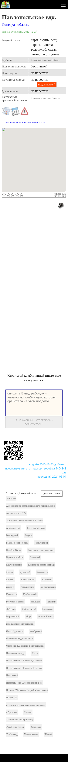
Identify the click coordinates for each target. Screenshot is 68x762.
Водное (28, 535)
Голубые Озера (13, 550)
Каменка (10, 579)
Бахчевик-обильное (36, 528)
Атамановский (13, 528)
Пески (35, 653)
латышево (35, 601)
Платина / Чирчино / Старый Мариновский (27, 690)
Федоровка (35, 726)
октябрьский (36, 631)
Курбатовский (30, 594)
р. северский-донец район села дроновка (25, 704)
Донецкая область (15, 24)
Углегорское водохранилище (19, 719)
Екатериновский (14, 564)
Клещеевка (47, 579)
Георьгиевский (41, 542)
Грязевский (35, 557)
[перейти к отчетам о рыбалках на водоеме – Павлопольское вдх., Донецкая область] (15, 114)
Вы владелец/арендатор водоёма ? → (25, 122)
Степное (28, 712)
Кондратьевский (48, 586)
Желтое (9, 572)
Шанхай (48, 734)
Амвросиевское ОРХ (16, 513)
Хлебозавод (12, 734)
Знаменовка (42, 572)
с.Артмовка (11, 712)
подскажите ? (46, 84)
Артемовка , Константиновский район (24, 520)
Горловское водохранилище (40, 550)
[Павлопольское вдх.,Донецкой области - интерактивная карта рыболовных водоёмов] (34, 160)
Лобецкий (10, 609)
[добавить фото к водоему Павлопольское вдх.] (61, 205)
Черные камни (31, 734)
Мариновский (12, 616)
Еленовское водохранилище (41, 564)
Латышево (51, 601)
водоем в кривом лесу (17, 542)
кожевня (10, 586)
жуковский (25, 572)
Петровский (12, 675)
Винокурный (12, 535)
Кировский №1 (28, 579)
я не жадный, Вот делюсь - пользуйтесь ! (34, 422)
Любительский (29, 609)
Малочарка (47, 609)
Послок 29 (11, 697)
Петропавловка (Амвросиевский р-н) (24, 682)
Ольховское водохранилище (19, 638)
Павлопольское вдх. (29, 17)
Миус (28, 616)
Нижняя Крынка (45, 616)
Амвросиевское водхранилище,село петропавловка (30, 505)
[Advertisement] (34, 252)
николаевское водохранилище (20, 623)
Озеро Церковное (14, 631)
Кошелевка (11, 594)
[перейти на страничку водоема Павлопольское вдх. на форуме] (6, 114)
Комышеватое (27, 586)
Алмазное (11, 498)
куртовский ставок (15, 601)
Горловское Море (14, 557)
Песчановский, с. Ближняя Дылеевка (24, 660)
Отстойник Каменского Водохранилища (25, 645)
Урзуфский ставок (15, 726)
